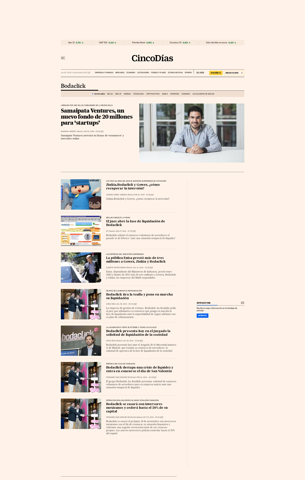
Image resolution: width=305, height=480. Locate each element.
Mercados (119, 73)
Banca (165, 94)
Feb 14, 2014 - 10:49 (146, 377)
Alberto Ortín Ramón (115, 268)
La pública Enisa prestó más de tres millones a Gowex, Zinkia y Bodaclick (136, 260)
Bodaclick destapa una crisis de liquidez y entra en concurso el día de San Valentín (139, 369)
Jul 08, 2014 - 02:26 (133, 341)
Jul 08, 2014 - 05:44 (126, 304)
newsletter (204, 303)
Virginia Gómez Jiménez (116, 195)
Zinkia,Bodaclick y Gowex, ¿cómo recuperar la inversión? (133, 186)
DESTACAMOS (99, 94)
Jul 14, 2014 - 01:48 (143, 268)
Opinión (188, 73)
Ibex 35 (71, 43)
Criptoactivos (152, 94)
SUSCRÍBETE (216, 73)
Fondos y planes (158, 73)
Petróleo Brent (138, 43)
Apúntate (202, 315)
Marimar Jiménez (68, 131)
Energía (127, 94)
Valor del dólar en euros (216, 43)
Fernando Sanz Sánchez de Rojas (121, 377)
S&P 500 (103, 43)
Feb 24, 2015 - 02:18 (144, 195)
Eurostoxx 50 (175, 43)
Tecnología (138, 94)
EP (107, 231)
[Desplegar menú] (63, 58)
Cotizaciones (143, 73)
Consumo (186, 94)
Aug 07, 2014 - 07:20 (126, 231)
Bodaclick (73, 86)
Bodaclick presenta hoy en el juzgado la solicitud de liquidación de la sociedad (138, 333)
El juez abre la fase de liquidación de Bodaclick (135, 223)
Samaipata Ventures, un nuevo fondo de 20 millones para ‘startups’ (96, 116)
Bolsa (110, 94)
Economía (130, 73)
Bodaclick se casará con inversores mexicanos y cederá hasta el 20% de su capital (137, 408)
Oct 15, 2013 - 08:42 (153, 417)
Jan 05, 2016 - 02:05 (94, 131)
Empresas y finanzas (104, 73)
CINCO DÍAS (110, 304)
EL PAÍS (199, 72)
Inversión (174, 94)
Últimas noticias (175, 73)
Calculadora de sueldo (203, 94)
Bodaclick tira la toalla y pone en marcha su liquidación (139, 296)
